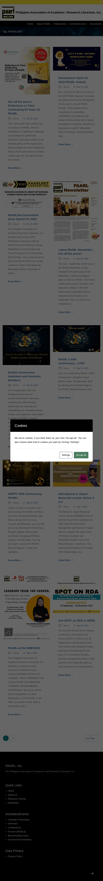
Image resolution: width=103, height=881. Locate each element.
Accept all (81, 455)
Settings (66, 455)
